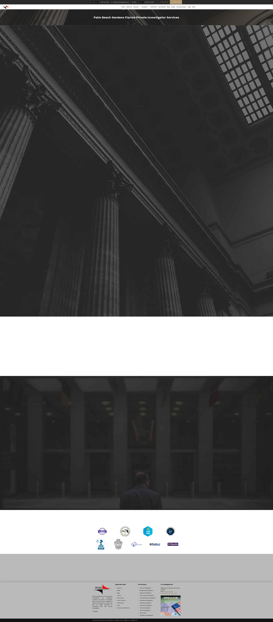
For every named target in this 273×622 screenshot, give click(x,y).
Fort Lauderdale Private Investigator (105, 472)
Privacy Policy (120, 598)
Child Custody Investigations (103, 394)
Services (135, 7)
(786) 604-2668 (104, 2)
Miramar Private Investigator (133, 462)
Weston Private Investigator (163, 482)
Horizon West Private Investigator (134, 410)
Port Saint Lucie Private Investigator (135, 503)
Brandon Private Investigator (103, 426)
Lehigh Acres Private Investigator (134, 447)
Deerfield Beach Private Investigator (105, 466)
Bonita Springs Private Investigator (104, 414)
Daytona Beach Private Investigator (105, 464)
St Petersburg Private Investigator (165, 455)
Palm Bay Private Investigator (133, 491)
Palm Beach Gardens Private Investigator (167, 408)
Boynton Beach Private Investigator (105, 422)
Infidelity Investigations (101, 392)
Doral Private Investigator (102, 462)
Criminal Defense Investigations (134, 388)
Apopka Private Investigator (103, 412)
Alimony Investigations (162, 390)
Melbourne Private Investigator (134, 455)
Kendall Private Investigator (133, 432)
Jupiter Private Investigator (133, 428)
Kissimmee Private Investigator (134, 439)
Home (123, 7)
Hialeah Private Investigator (133, 412)
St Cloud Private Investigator (163, 453)
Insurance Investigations (132, 394)
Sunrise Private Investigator (163, 434)
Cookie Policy (120, 603)
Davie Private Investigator (102, 457)
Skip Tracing (159, 392)
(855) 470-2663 (149, 2)
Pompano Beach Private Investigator (135, 499)
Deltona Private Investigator (103, 461)
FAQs (118, 605)
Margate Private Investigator (133, 449)
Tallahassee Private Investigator (165, 468)
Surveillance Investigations (102, 390)
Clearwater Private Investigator (104, 441)
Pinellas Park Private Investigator (165, 422)
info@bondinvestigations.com (121, 2)
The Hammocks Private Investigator (166, 462)
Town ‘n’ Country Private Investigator (166, 466)
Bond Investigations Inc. (99, 60)
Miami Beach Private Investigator (134, 461)
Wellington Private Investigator (164, 478)
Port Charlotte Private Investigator (165, 424)
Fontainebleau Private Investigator (104, 476)
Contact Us (176, 2)
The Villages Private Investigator (165, 464)
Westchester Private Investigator (165, 488)
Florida (94, 81)
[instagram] (167, 2)
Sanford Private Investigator (163, 435)
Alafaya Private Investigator (102, 410)
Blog (168, 7)
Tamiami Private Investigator (164, 461)
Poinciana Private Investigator (133, 497)
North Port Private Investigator (133, 472)
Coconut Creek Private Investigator (105, 449)
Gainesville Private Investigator (103, 491)
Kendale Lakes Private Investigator (135, 430)
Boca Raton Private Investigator (104, 420)
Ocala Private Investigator (132, 484)
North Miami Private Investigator (134, 470)
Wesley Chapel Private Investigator (165, 480)
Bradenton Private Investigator (103, 424)
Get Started (162, 7)
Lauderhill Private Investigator (133, 437)
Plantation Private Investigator (133, 495)
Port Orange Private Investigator (134, 501)
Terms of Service (121, 600)
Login (189, 7)
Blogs (118, 593)
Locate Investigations (161, 394)
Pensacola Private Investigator (164, 418)
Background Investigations (132, 390)
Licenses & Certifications (123, 608)
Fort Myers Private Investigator (103, 474)
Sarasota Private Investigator (164, 437)
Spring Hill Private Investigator (164, 432)
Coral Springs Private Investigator (104, 434)
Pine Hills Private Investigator (133, 493)
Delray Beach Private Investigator (104, 468)
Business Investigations (162, 388)
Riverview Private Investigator (164, 430)
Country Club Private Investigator (104, 435)
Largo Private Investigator (132, 435)
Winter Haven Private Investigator (165, 491)
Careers (119, 595)
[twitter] (165, 2)
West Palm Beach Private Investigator (166, 490)
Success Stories (181, 7)
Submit (156, 71)
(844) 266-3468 (168, 591)
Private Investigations (101, 388)
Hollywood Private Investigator (133, 418)
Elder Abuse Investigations (132, 392)
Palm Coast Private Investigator (164, 410)
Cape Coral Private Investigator (104, 437)
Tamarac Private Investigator (164, 459)
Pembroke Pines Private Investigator (166, 416)
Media (173, 7)
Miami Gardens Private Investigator (135, 457)
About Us (129, 7)
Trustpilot (95, 611)
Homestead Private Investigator (134, 420)
